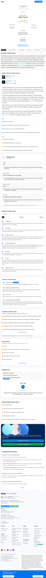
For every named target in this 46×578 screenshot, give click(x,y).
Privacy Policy (37, 530)
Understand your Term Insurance (16, 532)
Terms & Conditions (38, 528)
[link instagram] (11, 550)
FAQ (44, 49)
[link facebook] (13, 550)
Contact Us (36, 546)
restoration (32, 100)
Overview (4, 49)
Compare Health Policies (15, 541)
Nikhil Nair (12, 75)
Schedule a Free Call (24, 440)
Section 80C (25, 543)
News (2, 540)
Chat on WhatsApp (23, 444)
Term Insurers (36, 533)
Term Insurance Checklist (15, 538)
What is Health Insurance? (26, 529)
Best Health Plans (26, 534)
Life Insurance (3, 537)
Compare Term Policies (16, 542)
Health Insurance (4, 528)
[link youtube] (2, 550)
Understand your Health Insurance (16, 529)
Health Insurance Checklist (15, 535)
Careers (38, 544)
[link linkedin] (8, 550)
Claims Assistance (37, 535)
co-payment (22, 65)
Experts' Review (12, 49)
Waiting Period (37, 49)
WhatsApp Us (15, 506)
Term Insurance (4, 530)
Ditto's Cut (26, 568)
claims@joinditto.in (10, 516)
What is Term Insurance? (25, 532)
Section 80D (25, 541)
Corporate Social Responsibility (37, 542)
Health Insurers (37, 531)
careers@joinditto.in (4, 522)
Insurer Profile (21, 49)
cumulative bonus (22, 63)
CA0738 (6, 559)
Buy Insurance (38, 1)
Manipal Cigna (23, 15)
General (2, 542)
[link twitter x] (5, 550)
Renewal (35, 539)
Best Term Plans (26, 536)
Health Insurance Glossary (37, 537)
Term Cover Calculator (16, 544)
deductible (14, 59)
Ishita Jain (13, 80)
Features (29, 49)
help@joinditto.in (10, 511)
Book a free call (6, 506)
